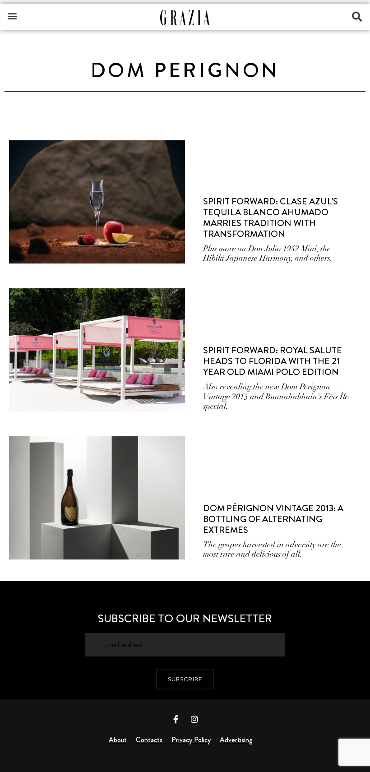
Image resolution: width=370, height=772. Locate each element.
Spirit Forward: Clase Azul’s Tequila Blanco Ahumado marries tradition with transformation (270, 217)
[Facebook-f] (176, 719)
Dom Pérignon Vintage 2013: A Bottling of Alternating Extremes (273, 519)
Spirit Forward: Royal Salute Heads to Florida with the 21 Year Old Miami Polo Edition (272, 361)
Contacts (149, 740)
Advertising (236, 740)
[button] (12, 15)
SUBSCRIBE (185, 679)
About (118, 740)
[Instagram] (194, 719)
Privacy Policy (191, 740)
